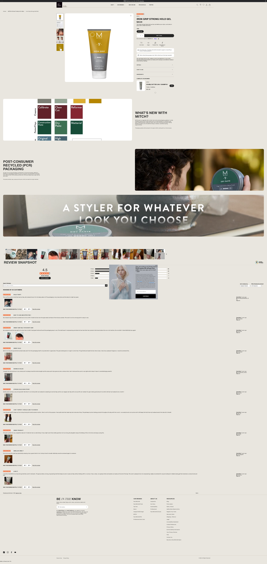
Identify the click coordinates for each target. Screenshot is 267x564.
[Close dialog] (156, 266)
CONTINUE (146, 296)
